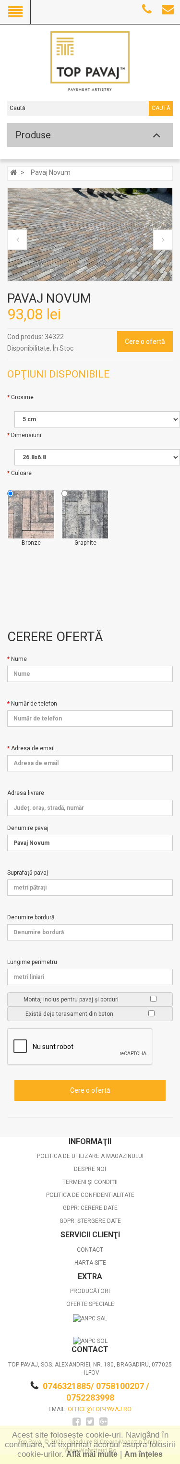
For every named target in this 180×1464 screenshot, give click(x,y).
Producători (90, 1291)
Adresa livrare (25, 793)
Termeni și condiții (90, 1182)
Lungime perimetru (32, 962)
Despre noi (90, 1169)
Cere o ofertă (145, 341)
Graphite (85, 542)
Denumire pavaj (27, 828)
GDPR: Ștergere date (90, 1221)
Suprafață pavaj (27, 872)
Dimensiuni (26, 435)
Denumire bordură (31, 917)
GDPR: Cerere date (90, 1208)
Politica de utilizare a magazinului (90, 1156)
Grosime (22, 397)
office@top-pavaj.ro (100, 1409)
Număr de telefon (34, 703)
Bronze (31, 542)
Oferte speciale (90, 1304)
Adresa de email (33, 748)
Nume (19, 659)
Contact (90, 1249)
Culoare (21, 473)
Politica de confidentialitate (90, 1195)
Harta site (90, 1262)
